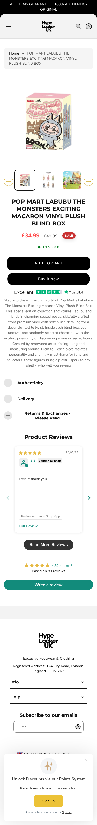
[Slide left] (8, 181)
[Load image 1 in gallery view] (24, 180)
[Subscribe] (78, 727)
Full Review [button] (28, 526)
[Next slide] (89, 497)
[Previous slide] (8, 497)
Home (14, 53)
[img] (30, 453)
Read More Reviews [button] (48, 545)
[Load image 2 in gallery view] (48, 180)
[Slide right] (88, 181)
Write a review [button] (48, 585)
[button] (8, 26)
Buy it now (48, 279)
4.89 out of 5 (61, 565)
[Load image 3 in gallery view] (72, 180)
